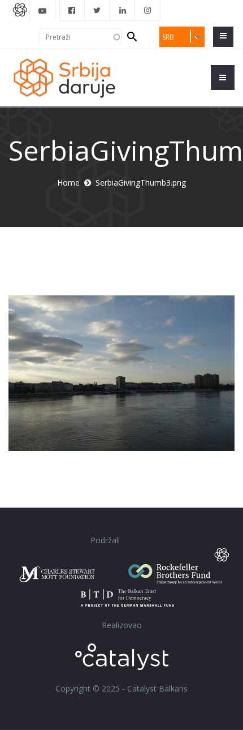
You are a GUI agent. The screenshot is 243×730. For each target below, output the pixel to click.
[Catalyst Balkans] (72, 10)
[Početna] (63, 77)
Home (68, 182)
